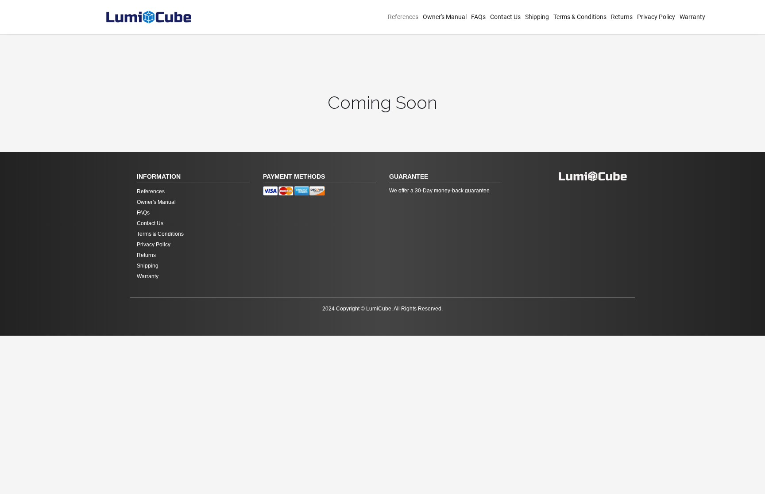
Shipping (537, 16)
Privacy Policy (656, 16)
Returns (622, 16)
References (403, 16)
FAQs (478, 16)
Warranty (692, 16)
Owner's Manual (445, 16)
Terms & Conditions (580, 16)
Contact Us (505, 16)
